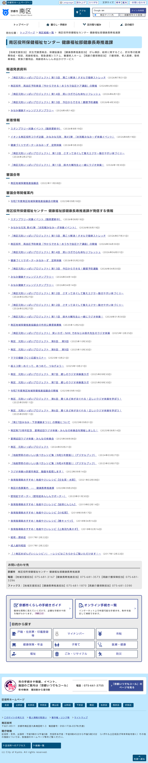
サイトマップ (81, 717)
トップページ (27, 32)
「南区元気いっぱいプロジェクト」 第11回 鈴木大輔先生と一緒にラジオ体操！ (57, 165)
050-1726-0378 (69, 726)
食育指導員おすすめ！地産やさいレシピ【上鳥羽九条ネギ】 (45, 529)
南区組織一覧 (46, 32)
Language (68, 2)
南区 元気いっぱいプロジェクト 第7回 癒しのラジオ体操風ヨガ (50, 374)
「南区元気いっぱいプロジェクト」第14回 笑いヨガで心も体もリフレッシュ (56, 94)
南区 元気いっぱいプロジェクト (30, 447)
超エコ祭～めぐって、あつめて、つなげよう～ (37, 366)
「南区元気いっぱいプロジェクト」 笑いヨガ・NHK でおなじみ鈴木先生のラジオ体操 (60, 333)
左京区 (31, 705)
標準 (118, 3)
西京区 (116, 705)
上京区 (19, 705)
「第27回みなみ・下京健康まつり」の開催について (40, 422)
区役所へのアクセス (15, 746)
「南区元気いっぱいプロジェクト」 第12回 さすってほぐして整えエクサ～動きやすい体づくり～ (68, 153)
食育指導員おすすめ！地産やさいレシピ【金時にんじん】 (44, 504)
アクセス (82, 12)
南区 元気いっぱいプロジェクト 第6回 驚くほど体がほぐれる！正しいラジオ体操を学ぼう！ (66, 399)
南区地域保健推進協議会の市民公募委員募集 (36, 325)
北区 (7, 705)
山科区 (67, 705)
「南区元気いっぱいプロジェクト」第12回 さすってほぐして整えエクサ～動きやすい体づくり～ (67, 293)
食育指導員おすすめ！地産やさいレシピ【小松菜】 (40, 513)
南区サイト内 (107, 15)
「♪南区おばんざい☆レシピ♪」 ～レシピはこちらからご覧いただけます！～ (56, 554)
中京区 (43, 705)
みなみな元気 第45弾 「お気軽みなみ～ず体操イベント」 (44, 227)
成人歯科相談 (18, 545)
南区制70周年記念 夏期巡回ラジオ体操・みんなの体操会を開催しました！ (54, 430)
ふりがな (93, 3)
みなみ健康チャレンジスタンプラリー (32, 110)
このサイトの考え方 (14, 717)
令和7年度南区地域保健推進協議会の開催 (34, 201)
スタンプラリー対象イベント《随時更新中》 (36, 128)
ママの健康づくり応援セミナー (28, 358)
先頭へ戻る (139, 759)
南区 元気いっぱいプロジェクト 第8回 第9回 (40, 341)
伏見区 (128, 705)
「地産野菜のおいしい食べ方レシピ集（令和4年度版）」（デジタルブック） (54, 463)
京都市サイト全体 (133, 15)
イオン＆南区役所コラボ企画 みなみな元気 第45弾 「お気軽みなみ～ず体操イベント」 (63, 137)
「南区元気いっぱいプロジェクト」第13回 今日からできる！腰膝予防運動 (54, 102)
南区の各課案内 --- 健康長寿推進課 (32, 488)
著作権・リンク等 (61, 717)
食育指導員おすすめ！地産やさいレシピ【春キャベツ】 (42, 521)
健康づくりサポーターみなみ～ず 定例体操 (36, 145)
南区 (92, 705)
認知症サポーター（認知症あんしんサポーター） (39, 496)
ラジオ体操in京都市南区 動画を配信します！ (37, 471)
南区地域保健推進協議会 (25, 183)
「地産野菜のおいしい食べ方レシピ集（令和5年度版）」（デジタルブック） (54, 455)
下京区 (79, 705)
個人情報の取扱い (38, 717)
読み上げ (81, 3)
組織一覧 (39, 746)
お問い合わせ (139, 3)
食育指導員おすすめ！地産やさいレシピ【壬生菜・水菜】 (44, 480)
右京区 (104, 705)
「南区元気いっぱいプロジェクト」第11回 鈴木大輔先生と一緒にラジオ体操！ (57, 317)
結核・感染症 (18, 537)
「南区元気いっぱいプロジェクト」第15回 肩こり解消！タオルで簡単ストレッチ (58, 77)
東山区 (55, 705)
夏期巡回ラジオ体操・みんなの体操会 (32, 439)
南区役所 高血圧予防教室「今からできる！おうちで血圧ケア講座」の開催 (54, 86)
